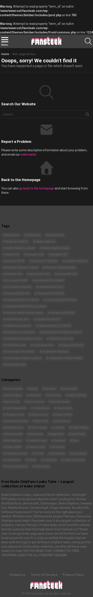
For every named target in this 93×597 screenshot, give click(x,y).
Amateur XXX (14, 274)
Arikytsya (35, 395)
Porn (75, 440)
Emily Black (63, 421)
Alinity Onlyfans (45, 241)
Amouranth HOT (67, 274)
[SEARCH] (88, 41)
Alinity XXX (12, 254)
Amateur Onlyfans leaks (60, 267)
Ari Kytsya (54, 395)
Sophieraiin (79, 453)
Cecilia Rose (41, 408)
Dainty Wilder (64, 414)
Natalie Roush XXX (61, 338)
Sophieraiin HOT (44, 345)
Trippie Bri (50, 460)
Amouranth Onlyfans (18, 286)
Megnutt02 (57, 434)
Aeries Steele (14, 388)
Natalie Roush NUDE (18, 325)
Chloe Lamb (64, 408)
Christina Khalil (15, 414)
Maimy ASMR (14, 434)
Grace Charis (39, 427)
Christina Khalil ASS (51, 286)
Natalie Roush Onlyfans (20, 332)
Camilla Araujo (60, 401)
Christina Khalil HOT (18, 293)
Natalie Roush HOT (48, 319)
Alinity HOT (34, 235)
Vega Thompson (74, 460)
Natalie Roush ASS (17, 319)
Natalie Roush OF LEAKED (55, 325)
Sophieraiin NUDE (72, 345)
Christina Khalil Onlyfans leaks (24, 312)
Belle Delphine (77, 395)
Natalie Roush (37, 440)
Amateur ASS (35, 254)
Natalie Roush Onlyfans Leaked (61, 332)
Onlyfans (59, 440)
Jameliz (59, 427)
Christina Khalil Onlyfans (61, 299)
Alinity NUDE (56, 235)
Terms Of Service (44, 575)
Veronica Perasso (16, 466)
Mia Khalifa (78, 434)
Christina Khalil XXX (63, 312)
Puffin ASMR (13, 447)
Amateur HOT (59, 254)
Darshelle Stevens (17, 421)
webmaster (28, 154)
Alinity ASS (12, 235)
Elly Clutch (42, 421)
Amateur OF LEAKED (45, 261)
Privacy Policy (73, 575)
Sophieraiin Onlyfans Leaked (23, 358)
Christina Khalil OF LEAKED (22, 299)
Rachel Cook (37, 447)
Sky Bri (39, 453)
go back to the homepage (36, 188)
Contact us (17, 575)
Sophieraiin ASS (16, 345)
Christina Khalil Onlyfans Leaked (25, 306)
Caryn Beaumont (16, 408)
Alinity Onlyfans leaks (56, 248)
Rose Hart (58, 447)
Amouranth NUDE (16, 280)
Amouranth (70, 388)
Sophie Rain (13, 460)
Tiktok (32, 460)
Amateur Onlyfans (76, 261)
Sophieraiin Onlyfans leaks (65, 358)
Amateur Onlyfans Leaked (22, 267)
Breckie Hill (12, 401)
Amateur (50, 388)
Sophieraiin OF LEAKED (20, 351)
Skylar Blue (58, 453)
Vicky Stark (42, 466)
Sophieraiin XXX (16, 364)
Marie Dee (36, 434)
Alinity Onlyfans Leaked (20, 248)
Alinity (33, 388)
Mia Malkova (13, 440)
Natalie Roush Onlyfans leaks (24, 338)
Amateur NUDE (15, 261)
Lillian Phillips (80, 427)
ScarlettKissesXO (16, 453)
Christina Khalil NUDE (51, 293)
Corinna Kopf (40, 414)
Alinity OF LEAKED (17, 241)
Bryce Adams (35, 401)
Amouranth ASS (40, 274)
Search (87, 115)
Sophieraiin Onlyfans (55, 351)
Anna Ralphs (13, 395)
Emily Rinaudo (14, 427)
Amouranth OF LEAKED (49, 280)
